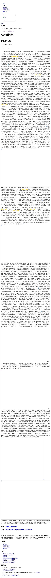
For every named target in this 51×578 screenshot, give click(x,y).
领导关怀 (5, 556)
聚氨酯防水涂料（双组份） (9, 560)
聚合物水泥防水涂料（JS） (9, 559)
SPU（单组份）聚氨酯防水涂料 (10, 558)
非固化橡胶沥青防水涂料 (9, 562)
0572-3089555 (6, 30)
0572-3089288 (13, 569)
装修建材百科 (6, 9)
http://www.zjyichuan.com (8, 31)
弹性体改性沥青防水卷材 (9, 553)
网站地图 (37, 572)
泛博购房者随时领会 (11, 526)
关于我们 (5, 7)
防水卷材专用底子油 (8, 555)
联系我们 (5, 11)
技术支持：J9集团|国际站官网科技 (11, 575)
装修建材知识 (6, 8)
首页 (4, 5)
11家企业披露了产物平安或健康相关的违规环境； (19, 529)
